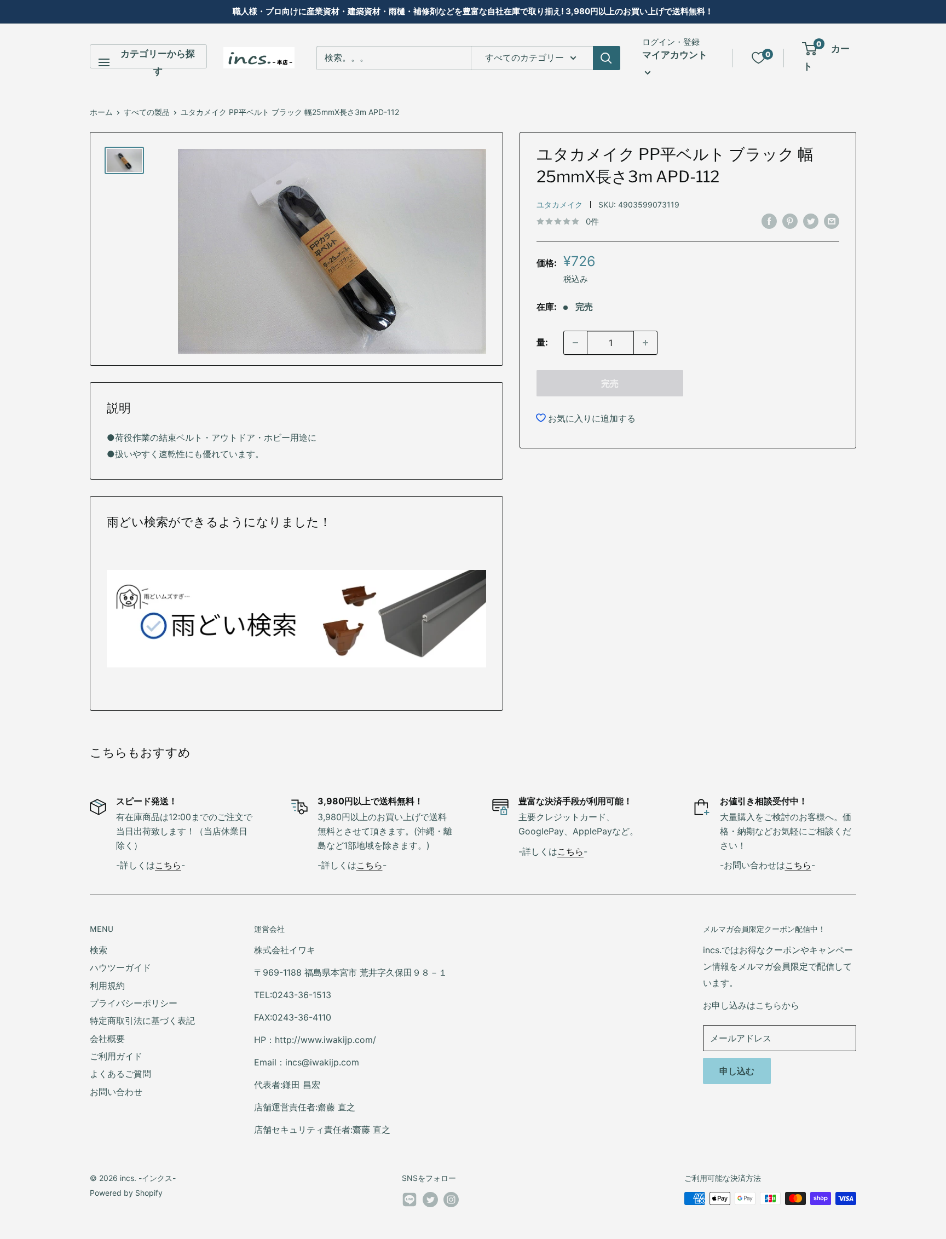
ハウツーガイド (120, 967)
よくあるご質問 (120, 1073)
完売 (610, 383)
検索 (98, 949)
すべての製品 (147, 112)
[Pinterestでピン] (790, 220)
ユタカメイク (559, 204)
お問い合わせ (116, 1091)
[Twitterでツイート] (810, 220)
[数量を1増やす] (645, 342)
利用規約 (107, 985)
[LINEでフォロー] (409, 1202)
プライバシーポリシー (133, 1003)
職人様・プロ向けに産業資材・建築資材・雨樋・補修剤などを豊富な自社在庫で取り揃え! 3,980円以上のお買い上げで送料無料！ (473, 11)
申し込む (736, 1070)
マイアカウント (674, 54)
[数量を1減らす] (575, 342)
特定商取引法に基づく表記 (142, 1020)
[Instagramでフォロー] (451, 1199)
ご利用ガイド (116, 1056)
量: (542, 342)
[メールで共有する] (831, 220)
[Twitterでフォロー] (430, 1199)
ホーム (101, 112)
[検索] (606, 58)
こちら (168, 865)
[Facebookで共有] (769, 220)
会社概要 (107, 1038)
